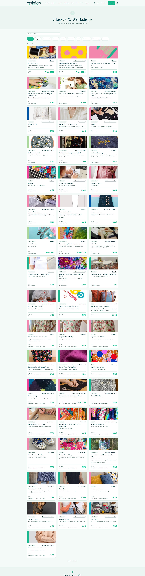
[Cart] (117, 3)
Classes (47, 3)
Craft (78, 39)
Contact (87, 3)
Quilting (63, 39)
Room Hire (105, 39)
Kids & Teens (86, 39)
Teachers (60, 3)
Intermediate (46, 39)
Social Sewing (96, 39)
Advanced (55, 39)
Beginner (38, 39)
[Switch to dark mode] (98, 3)
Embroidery (71, 39)
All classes (30, 39)
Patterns (66, 3)
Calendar (53, 3)
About (72, 3)
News (81, 3)
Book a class (111, 3)
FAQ (77, 3)
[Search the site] (94, 3)
